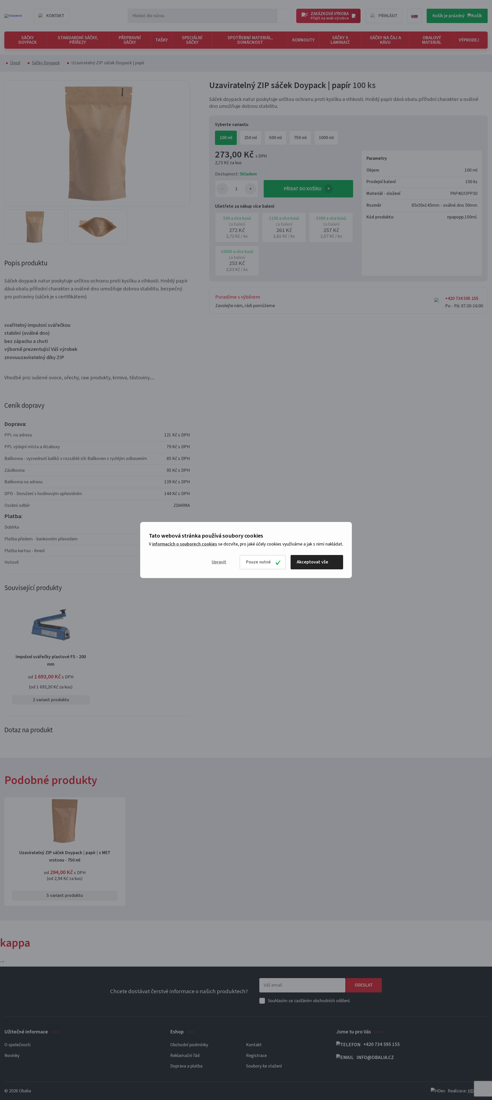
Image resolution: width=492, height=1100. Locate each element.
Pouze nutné (258, 562)
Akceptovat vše (312, 562)
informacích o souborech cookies (184, 544)
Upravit (219, 562)
